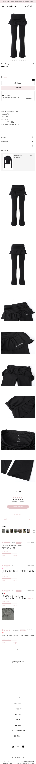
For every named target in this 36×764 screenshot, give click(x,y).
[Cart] (33, 6)
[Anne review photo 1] (8, 614)
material (3, 137)
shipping (18, 708)
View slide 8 (23, 60)
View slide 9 (25, 60)
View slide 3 (14, 60)
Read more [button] (30, 598)
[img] (6, 542)
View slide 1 (10, 60)
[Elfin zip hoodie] (7, 162)
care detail (4, 141)
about (18, 697)
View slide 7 (21, 60)
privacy (18, 725)
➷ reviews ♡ (18, 703)
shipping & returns (6, 146)
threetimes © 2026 (18, 757)
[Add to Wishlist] (33, 64)
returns (18, 714)
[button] (30, 80)
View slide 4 (16, 60)
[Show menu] (2, 6)
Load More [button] (18, 650)
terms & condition (18, 730)
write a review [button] (18, 506)
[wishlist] (31, 6)
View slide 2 (12, 60)
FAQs (18, 719)
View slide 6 (19, 60)
